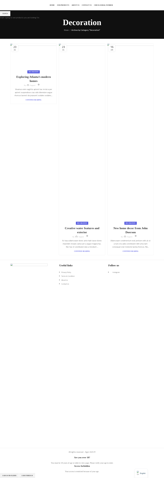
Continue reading (33, 100)
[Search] (153, 5)
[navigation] (141, 473)
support (32, 85)
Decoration (34, 72)
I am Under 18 (27, 475)
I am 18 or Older (9, 475)
